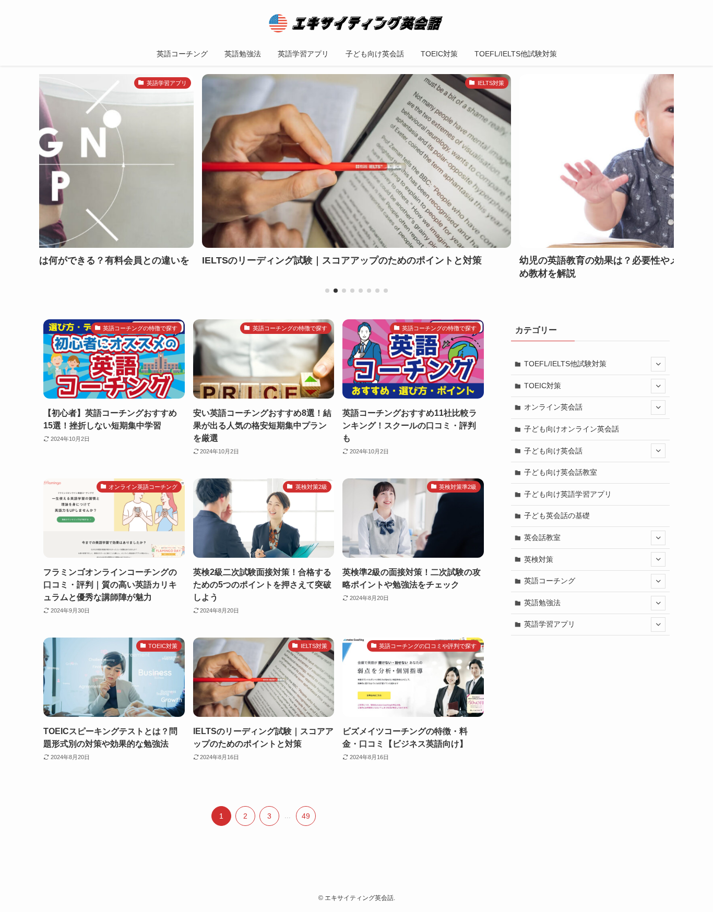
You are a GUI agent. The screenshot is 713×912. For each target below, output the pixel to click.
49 (306, 816)
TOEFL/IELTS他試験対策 (565, 363)
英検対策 (538, 559)
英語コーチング (549, 581)
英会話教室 (542, 537)
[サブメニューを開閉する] (658, 364)
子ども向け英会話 (553, 451)
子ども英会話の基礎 (557, 515)
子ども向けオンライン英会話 (571, 429)
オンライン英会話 (553, 407)
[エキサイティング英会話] (356, 23)
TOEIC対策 (542, 385)
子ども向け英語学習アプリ (568, 494)
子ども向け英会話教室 (560, 472)
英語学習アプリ (549, 624)
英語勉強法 (542, 602)
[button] (327, 291)
